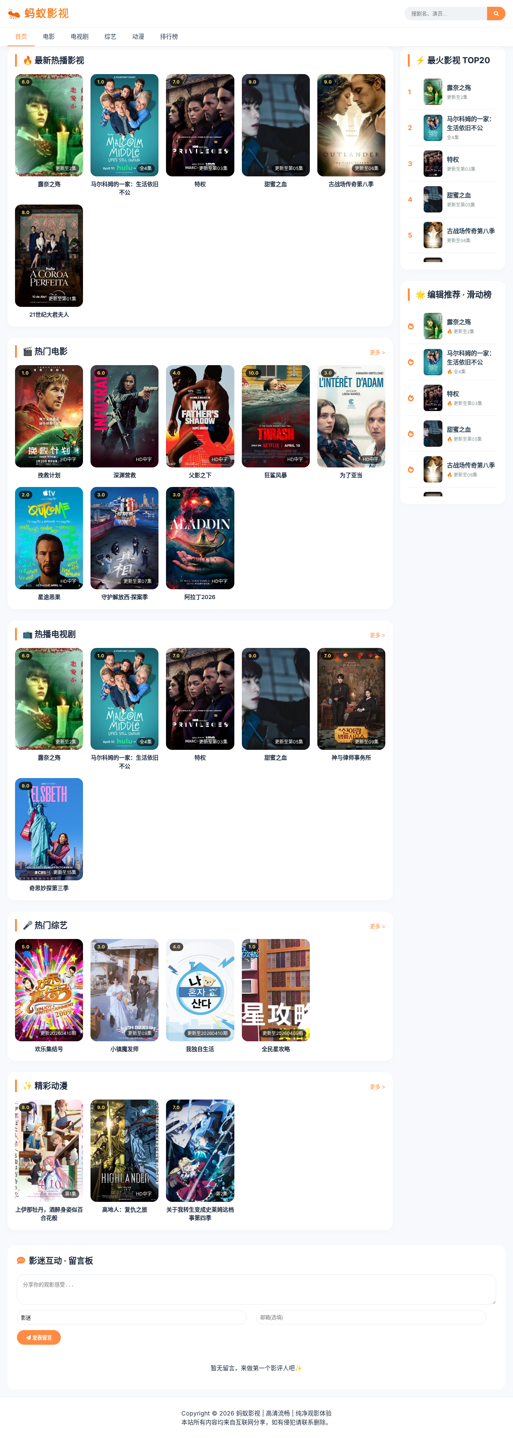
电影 (49, 36)
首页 (21, 36)
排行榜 (169, 36)
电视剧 (80, 36)
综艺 (110, 36)
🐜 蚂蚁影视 (38, 13)
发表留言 (41, 1338)
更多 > (377, 352)
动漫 (138, 36)
